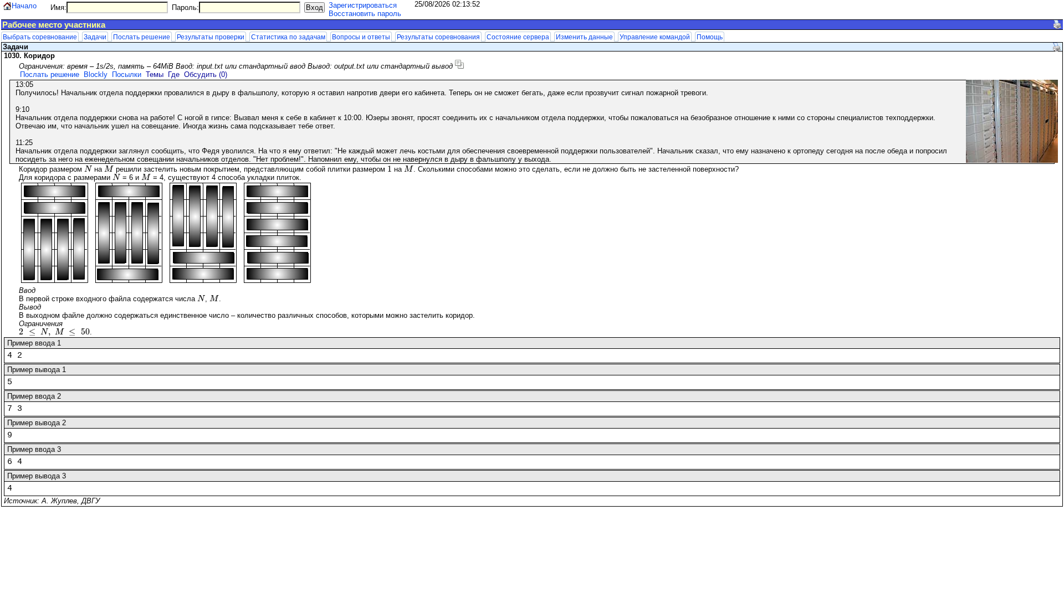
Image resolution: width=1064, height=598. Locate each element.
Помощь (710, 36)
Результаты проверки (210, 36)
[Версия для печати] (1057, 24)
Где (174, 74)
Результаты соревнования (438, 36)
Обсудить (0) (205, 74)
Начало (24, 6)
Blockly (96, 74)
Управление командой (655, 36)
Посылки (126, 74)
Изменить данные (584, 36)
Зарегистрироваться (363, 5)
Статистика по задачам (288, 36)
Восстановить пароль (365, 13)
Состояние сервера (518, 36)
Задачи (95, 36)
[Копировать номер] (459, 64)
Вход (314, 7)
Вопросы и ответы (361, 36)
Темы (154, 74)
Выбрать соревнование (40, 36)
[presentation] (88, 169)
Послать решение (141, 36)
